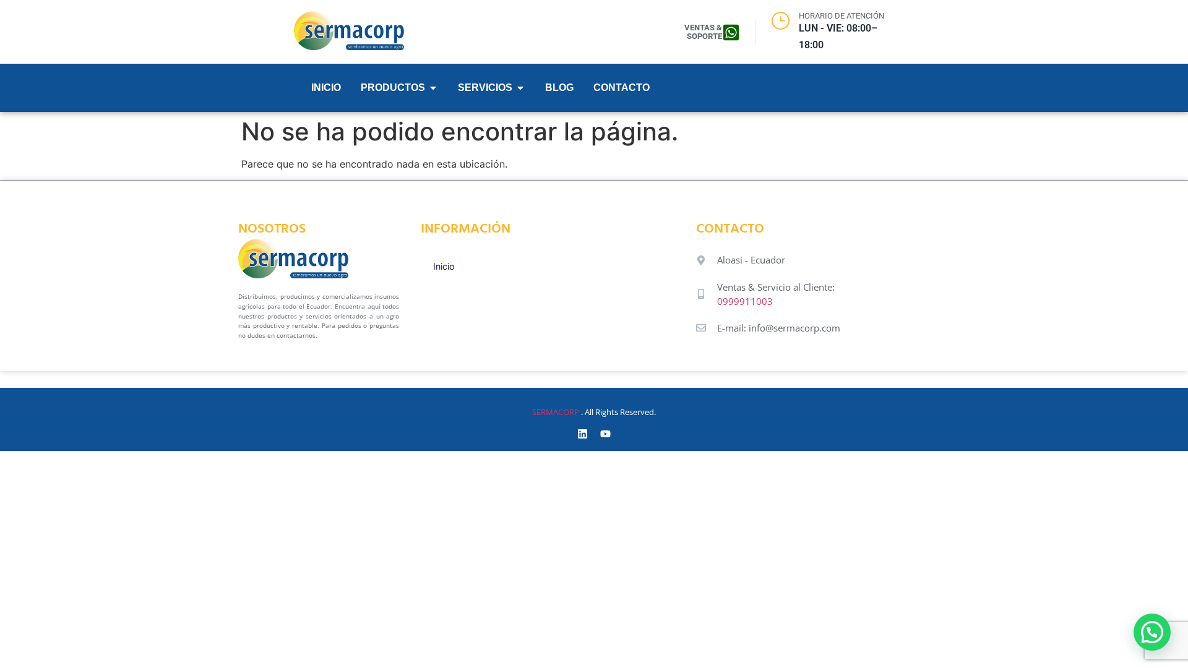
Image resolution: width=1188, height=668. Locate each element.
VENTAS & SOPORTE (703, 32)
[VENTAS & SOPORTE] (731, 32)
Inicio (444, 266)
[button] (1152, 632)
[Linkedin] (582, 434)
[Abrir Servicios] (520, 87)
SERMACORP (555, 411)
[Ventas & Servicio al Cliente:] (701, 294)
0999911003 (745, 301)
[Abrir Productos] (433, 87)
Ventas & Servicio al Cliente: (776, 287)
